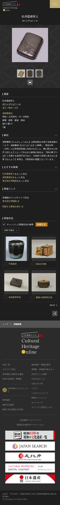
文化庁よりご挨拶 (39, 374)
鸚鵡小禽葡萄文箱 (44, 297)
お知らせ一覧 (37, 384)
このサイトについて (39, 393)
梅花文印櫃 (41, 264)
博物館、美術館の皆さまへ (42, 369)
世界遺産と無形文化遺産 (12, 374)
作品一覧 (6, 365)
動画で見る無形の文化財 (12, 409)
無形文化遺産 (8, 405)
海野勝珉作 (7, 113)
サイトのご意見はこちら (41, 407)
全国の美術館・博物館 (11, 379)
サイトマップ (37, 402)
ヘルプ (34, 388)
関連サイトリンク (39, 398)
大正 (16, 108)
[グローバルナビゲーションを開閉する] (55, 4)
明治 (10, 108)
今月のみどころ (38, 379)
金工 (4, 108)
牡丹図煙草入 (8, 174)
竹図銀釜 (13, 264)
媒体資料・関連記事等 (40, 365)
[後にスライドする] (54, 305)
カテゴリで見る (9, 369)
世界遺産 (6, 400)
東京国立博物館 (9, 181)
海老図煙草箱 (15, 297)
